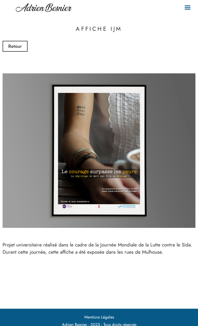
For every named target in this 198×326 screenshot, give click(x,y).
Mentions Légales (99, 317)
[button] (188, 7)
